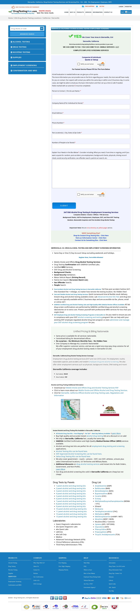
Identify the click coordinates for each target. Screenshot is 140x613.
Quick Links (112, 584)
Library (111, 580)
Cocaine (98, 496)
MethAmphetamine (103, 516)
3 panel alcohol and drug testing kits (71, 491)
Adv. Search (112, 587)
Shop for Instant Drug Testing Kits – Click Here (91, 235)
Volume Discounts (89, 580)
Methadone (99, 514)
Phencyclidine (100, 529)
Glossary (111, 577)
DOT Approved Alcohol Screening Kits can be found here (78, 454)
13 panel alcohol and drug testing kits (71, 516)
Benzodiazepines (101, 491)
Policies (35, 573)
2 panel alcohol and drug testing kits (71, 488)
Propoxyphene (101, 532)
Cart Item (126, 12)
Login (121, 6)
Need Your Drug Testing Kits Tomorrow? (27, 7)
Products (80, 12)
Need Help (87, 563)
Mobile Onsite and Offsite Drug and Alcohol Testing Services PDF (92, 388)
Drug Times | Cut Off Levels (117, 566)
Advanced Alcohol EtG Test (108, 297)
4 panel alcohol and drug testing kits (71, 493)
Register (128, 6)
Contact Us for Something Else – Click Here (91, 240)
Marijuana (99, 509)
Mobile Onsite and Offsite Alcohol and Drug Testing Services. (103, 390)
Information (97, 12)
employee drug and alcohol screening (103, 362)
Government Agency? (90, 587)
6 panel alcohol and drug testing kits (71, 498)
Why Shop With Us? (39, 563)
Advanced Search (27, 34)
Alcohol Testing (21, 42)
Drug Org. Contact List (115, 573)
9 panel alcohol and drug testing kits (71, 506)
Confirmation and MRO (25, 70)
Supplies (17, 57)
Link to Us (36, 580)
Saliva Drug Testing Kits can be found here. (73, 456)
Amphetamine (100, 486)
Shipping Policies (63, 570)
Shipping (63, 558)
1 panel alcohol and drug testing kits (71, 486)
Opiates (98, 524)
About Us (36, 566)
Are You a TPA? (88, 584)
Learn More (116, 433)
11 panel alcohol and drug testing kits (71, 511)
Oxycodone (99, 527)
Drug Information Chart (115, 570)
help (86, 558)
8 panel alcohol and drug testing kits (71, 504)
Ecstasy (98, 498)
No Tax (102, 6)
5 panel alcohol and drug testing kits (71, 496)
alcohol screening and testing (90, 317)
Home (66, 12)
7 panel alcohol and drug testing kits (71, 501)
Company (37, 558)
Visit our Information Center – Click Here (91, 238)
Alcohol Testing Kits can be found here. (72, 451)
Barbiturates (100, 488)
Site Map (111, 591)
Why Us (72, 12)
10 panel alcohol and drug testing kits (71, 509)
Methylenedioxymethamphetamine (109, 501)
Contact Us (108, 12)
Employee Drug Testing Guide (92, 577)
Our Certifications (38, 577)
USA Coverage (37, 584)
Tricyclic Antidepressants (105, 534)
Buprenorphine (101, 493)
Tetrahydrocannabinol (104, 511)
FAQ (85, 566)
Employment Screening (25, 65)
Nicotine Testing (21, 52)
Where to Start (88, 570)
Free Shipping (89, 6)
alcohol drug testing (95, 436)
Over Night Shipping (64, 566)
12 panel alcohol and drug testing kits (71, 514)
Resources (114, 558)
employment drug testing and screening (108, 446)
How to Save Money (89, 573)
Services (88, 12)
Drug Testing (19, 47)
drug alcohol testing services (88, 464)
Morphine (99, 519)
